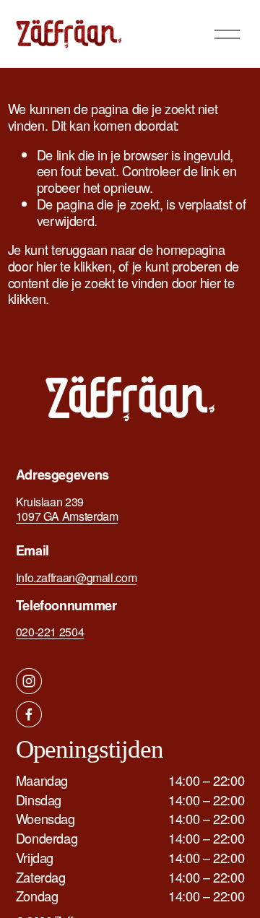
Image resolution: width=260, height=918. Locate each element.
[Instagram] (29, 681)
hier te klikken (74, 265)
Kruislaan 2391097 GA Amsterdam (67, 509)
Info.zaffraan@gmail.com (76, 578)
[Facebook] (29, 714)
